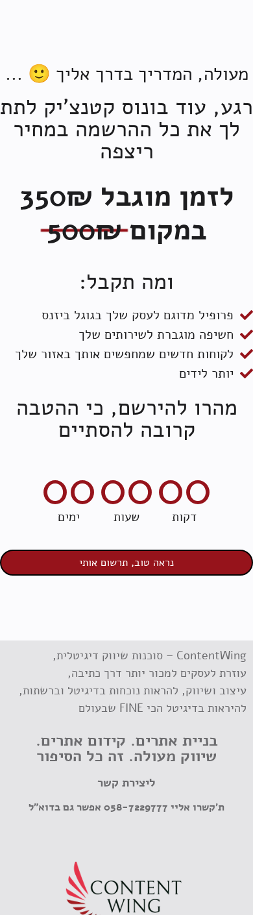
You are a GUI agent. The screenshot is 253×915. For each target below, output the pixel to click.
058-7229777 (136, 807)
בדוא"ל (44, 807)
